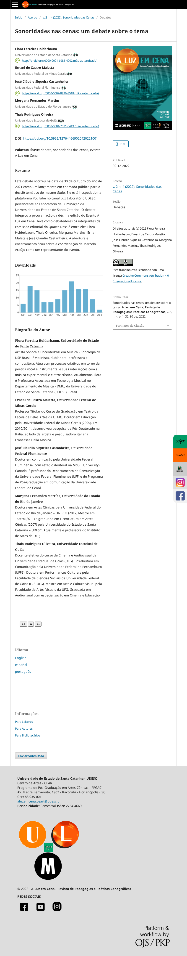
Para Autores (24, 728)
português (23, 671)
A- (38, 624)
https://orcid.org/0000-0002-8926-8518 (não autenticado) (60, 93)
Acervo (32, 17)
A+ (23, 624)
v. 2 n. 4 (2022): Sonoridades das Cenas (68, 17)
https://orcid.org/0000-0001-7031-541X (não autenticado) (60, 126)
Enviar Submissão (31, 756)
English (20, 658)
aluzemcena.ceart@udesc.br (39, 801)
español (21, 664)
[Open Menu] (15, 4)
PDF (122, 144)
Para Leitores (24, 722)
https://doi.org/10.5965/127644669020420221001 (60, 138)
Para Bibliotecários (27, 735)
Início (18, 17)
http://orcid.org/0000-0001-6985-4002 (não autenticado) (59, 60)
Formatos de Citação (130, 325)
